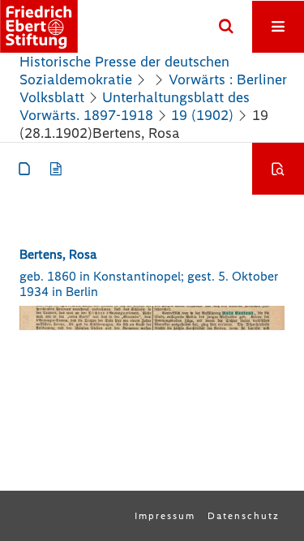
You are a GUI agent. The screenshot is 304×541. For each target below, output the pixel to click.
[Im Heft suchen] (278, 169)
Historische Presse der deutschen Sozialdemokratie (124, 70)
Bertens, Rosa (58, 254)
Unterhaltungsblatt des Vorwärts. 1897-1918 (134, 106)
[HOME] (39, 26)
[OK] (226, 27)
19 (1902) (202, 115)
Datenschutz (244, 516)
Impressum (165, 516)
